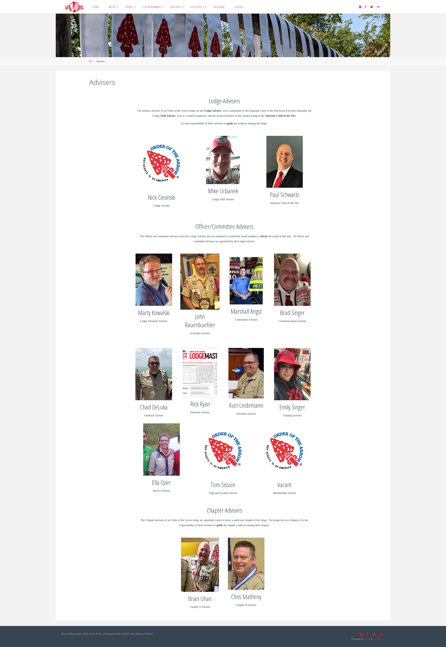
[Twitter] (371, 7)
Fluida (366, 639)
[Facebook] (365, 7)
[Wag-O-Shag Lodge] (74, 6)
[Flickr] (378, 7)
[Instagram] (360, 7)
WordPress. (379, 639)
